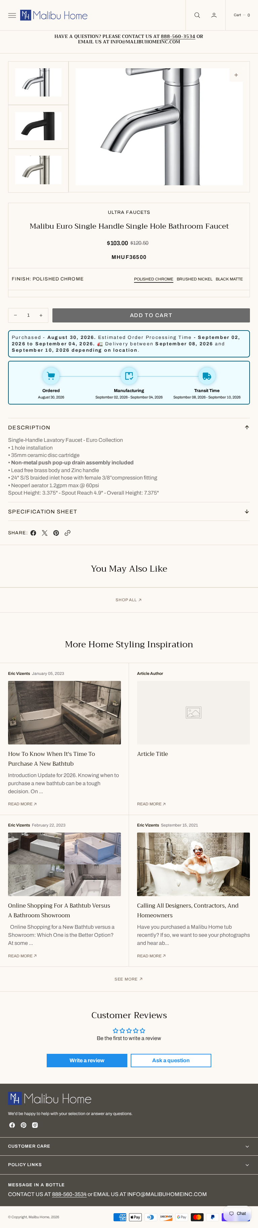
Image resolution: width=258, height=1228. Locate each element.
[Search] (196, 15)
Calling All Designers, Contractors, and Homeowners (188, 910)
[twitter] (44, 534)
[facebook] (33, 534)
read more (20, 804)
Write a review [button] (87, 1060)
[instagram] (35, 1125)
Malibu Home (39, 1217)
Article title (152, 754)
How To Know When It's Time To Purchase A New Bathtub (51, 759)
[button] (11, 15)
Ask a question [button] (171, 1060)
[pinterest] (56, 534)
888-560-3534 (69, 1194)
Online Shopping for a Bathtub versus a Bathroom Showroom (59, 910)
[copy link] (67, 534)
